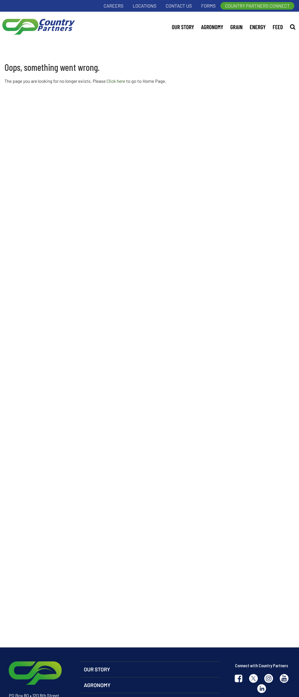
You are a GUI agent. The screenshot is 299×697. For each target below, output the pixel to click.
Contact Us (179, 6)
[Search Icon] (292, 27)
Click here (116, 81)
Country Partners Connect (257, 6)
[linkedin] (261, 689)
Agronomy (212, 26)
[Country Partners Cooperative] (37, 27)
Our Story (183, 26)
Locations (145, 6)
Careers (114, 6)
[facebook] (238, 679)
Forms (208, 6)
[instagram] (268, 679)
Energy (258, 26)
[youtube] (284, 679)
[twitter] (253, 679)
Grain (236, 26)
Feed (278, 26)
